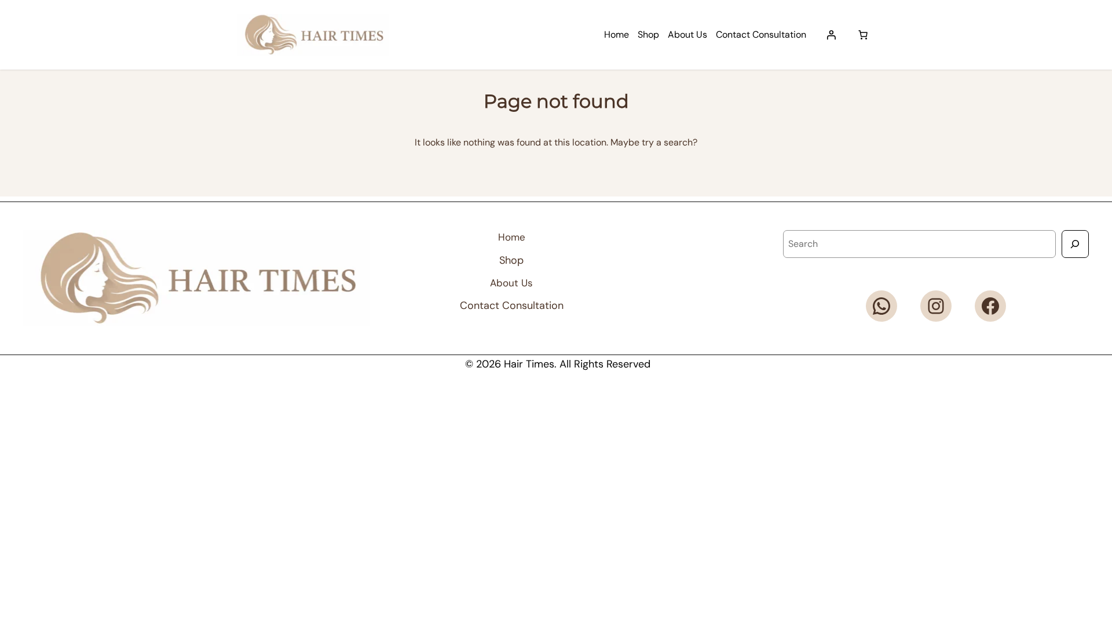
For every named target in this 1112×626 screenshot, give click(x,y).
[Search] (1075, 243)
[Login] (831, 34)
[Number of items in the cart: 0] (863, 34)
